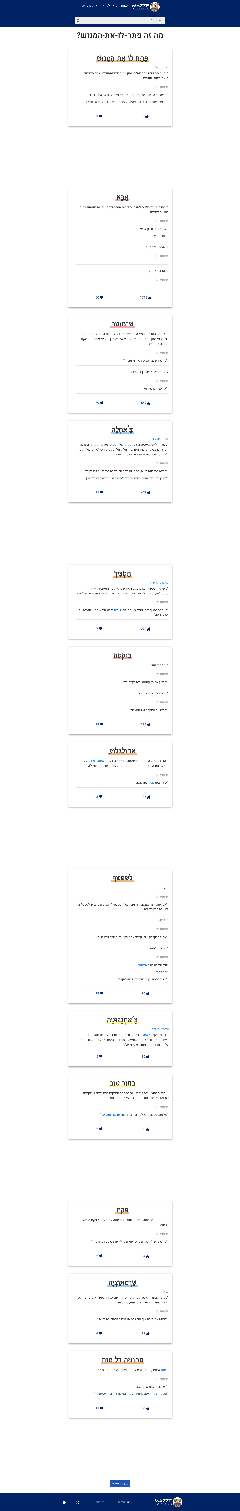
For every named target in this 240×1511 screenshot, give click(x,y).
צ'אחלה (146, 1035)
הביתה (143, 965)
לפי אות (104, 6)
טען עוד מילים (120, 1483)
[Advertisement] (130, 157)
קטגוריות (121, 6)
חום (163, 1370)
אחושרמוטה (96, 761)
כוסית (117, 610)
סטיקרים (87, 6)
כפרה (153, 1394)
